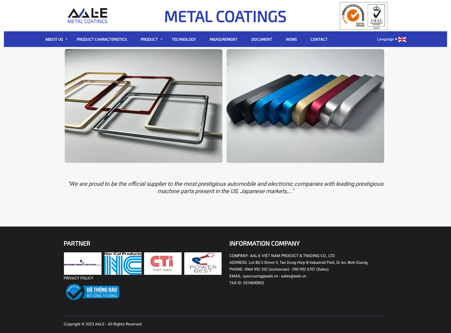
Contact (319, 39)
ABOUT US (54, 39)
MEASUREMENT (224, 39)
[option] (144, 106)
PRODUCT (149, 39)
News (291, 39)
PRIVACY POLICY (78, 278)
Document (261, 39)
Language (386, 39)
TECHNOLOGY (184, 39)
